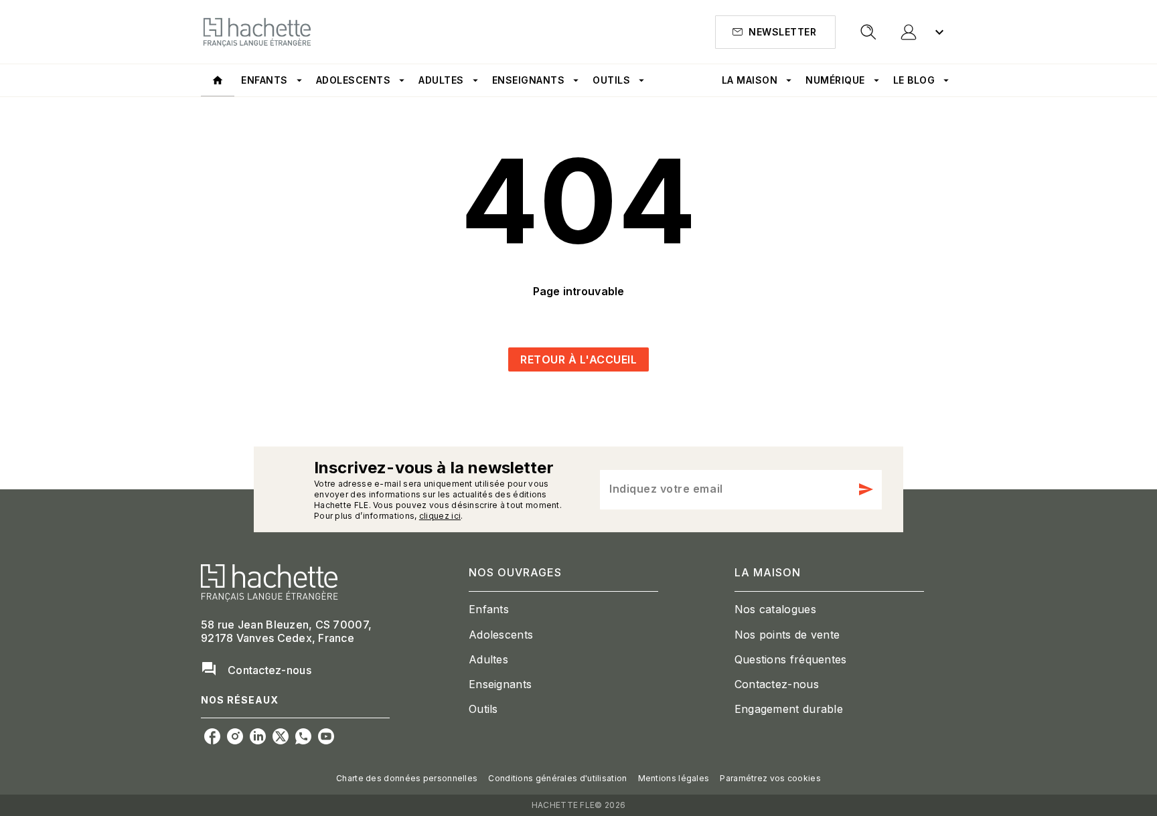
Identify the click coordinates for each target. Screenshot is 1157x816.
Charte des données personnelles (406, 778)
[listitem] (212, 736)
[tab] (217, 80)
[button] (775, 32)
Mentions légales (674, 778)
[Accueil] (257, 32)
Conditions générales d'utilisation (557, 778)
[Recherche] (868, 32)
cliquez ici (440, 516)
